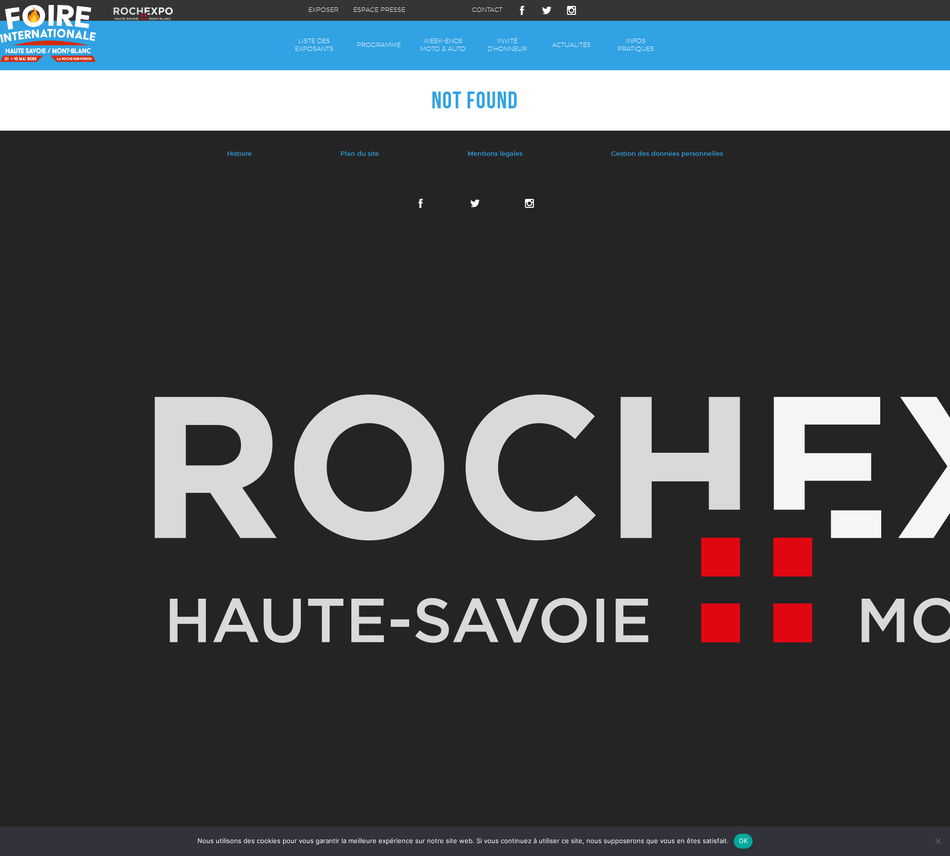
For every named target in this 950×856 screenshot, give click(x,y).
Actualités (571, 45)
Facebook (522, 10)
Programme (379, 45)
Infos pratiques (636, 45)
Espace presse (379, 10)
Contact (487, 10)
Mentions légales (495, 154)
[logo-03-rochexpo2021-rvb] (475, 519)
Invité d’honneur (507, 45)
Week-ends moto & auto (443, 45)
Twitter (547, 10)
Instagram (571, 10)
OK (743, 841)
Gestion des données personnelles (667, 154)
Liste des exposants (314, 45)
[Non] (938, 841)
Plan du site (359, 154)
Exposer (323, 10)
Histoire (239, 154)
